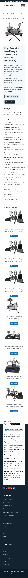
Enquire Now (9, 102)
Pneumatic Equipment (8, 515)
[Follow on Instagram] (9, 488)
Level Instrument (7, 505)
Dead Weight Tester (9, 89)
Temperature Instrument (9, 502)
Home (4, 14)
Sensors (5, 533)
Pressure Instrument (8, 499)
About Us (5, 548)
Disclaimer (5, 554)
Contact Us (6, 564)
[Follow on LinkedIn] (14, 488)
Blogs (4, 561)
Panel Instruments (7, 526)
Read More (14, 236)
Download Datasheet (12, 96)
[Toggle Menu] (23, 6)
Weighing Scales (7, 523)
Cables (4, 536)
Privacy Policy (6, 558)
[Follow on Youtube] (11, 488)
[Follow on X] (6, 488)
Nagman (10, 91)
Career (4, 551)
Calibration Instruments (13, 14)
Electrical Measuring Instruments (11, 512)
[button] (22, 23)
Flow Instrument (7, 509)
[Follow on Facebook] (4, 488)
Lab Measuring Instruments (10, 540)
